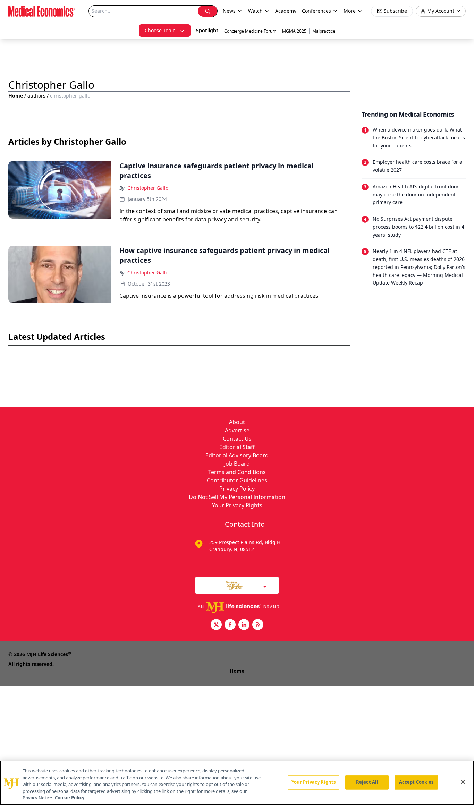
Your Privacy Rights (237, 505)
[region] (237, 783)
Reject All (367, 782)
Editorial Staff (237, 447)
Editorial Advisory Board (237, 455)
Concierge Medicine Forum (250, 31)
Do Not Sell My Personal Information (237, 497)
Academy (285, 11)
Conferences (316, 11)
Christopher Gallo (147, 188)
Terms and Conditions (237, 472)
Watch (255, 11)
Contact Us (237, 438)
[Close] (463, 782)
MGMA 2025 (294, 31)
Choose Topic (160, 30)
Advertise (237, 430)
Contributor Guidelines (237, 480)
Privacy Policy (237, 488)
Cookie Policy (69, 798)
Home (15, 95)
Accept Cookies (416, 782)
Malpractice (323, 31)
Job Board (237, 463)
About (237, 422)
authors (36, 95)
